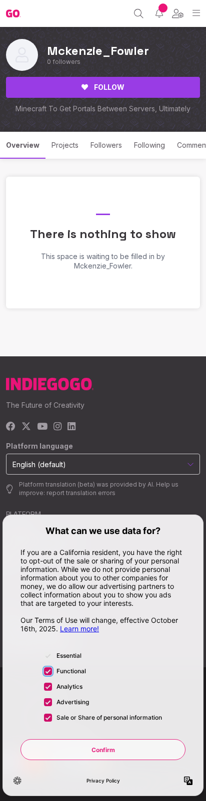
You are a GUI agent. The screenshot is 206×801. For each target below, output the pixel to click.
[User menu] (177, 13)
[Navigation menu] (196, 13)
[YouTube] (42, 427)
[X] (26, 427)
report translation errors (81, 493)
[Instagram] (58, 427)
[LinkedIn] (72, 427)
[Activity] (159, 13)
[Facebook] (11, 427)
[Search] (139, 13)
